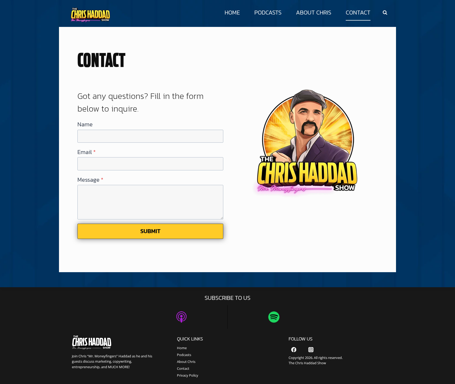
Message (90, 179)
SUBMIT (150, 231)
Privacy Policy (187, 375)
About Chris (313, 12)
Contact (358, 12)
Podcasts (267, 12)
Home (232, 12)
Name (85, 124)
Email (86, 152)
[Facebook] (294, 350)
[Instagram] (311, 350)
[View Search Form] (385, 12)
